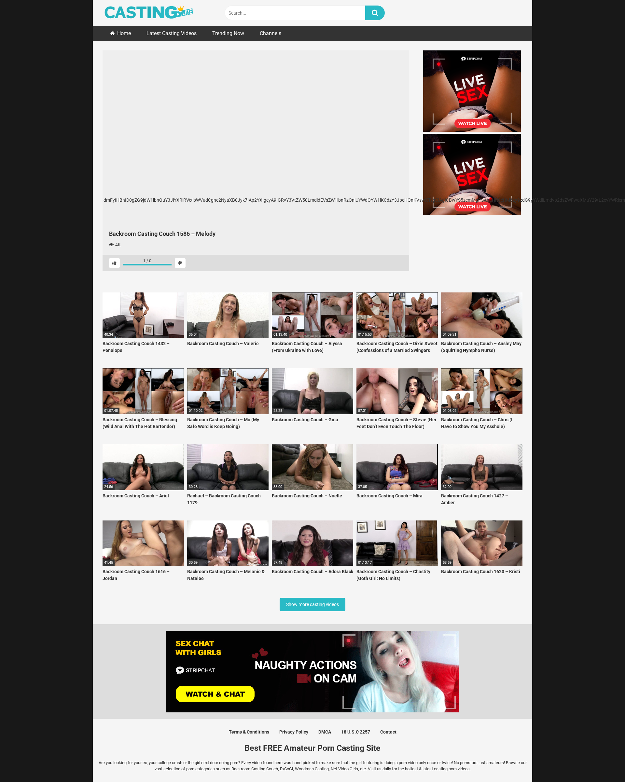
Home (124, 33)
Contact (388, 732)
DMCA (324, 732)
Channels (270, 33)
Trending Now (228, 33)
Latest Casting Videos (171, 33)
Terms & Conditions (249, 732)
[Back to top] (603, 762)
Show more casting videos (312, 604)
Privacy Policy (293, 732)
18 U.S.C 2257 (355, 732)
